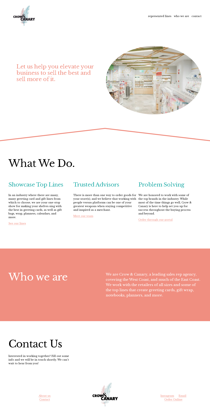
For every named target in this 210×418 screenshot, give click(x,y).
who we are (181, 16)
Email (182, 395)
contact (197, 16)
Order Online (173, 399)
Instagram (167, 395)
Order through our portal (155, 219)
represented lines (159, 16)
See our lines (17, 223)
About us (45, 395)
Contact (44, 399)
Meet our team (83, 216)
